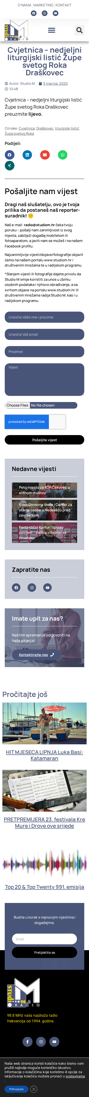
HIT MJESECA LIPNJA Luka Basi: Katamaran (44, 755)
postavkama (75, 1076)
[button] (52, 30)
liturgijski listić (67, 128)
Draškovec (44, 128)
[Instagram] (44, 13)
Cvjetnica (27, 128)
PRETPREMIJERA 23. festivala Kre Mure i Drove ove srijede (44, 822)
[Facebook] (34, 13)
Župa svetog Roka (19, 133)
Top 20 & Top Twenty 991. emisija (44, 886)
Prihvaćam (16, 1089)
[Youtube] (55, 13)
